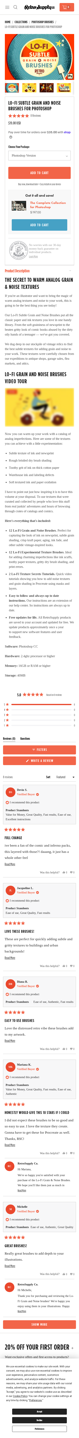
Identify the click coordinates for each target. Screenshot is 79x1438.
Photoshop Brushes (43, 22)
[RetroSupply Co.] (39, 7)
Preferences (39, 1429)
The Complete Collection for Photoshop (48, 205)
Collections (21, 22)
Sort (48, 777)
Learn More (33, 256)
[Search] (15, 7)
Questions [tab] (25, 739)
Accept (39, 1411)
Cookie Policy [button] (20, 1396)
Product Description (17, 271)
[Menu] (7, 7)
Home (8, 22)
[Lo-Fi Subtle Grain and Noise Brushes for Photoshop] (39, 57)
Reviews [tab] (9, 739)
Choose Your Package (18, 147)
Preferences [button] (35, 1400)
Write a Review (43, 761)
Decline (39, 1420)
